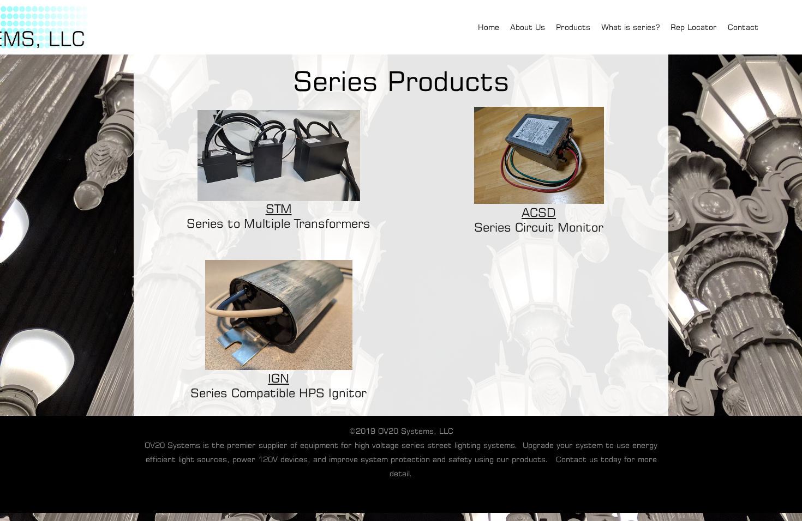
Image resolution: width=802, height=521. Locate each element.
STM (279, 208)
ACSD (539, 212)
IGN (278, 378)
